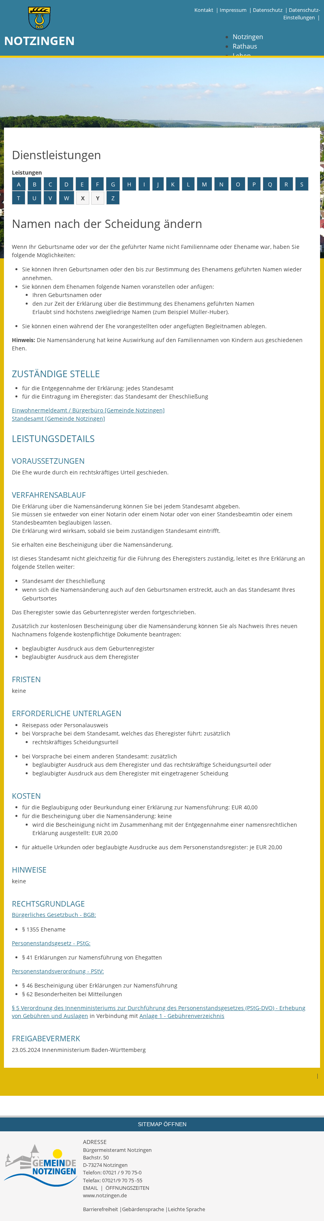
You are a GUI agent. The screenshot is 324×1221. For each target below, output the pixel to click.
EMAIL (90, 1187)
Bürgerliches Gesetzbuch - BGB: (54, 914)
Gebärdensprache (143, 1209)
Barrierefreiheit (100, 1209)
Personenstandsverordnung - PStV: (58, 971)
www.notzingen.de (105, 1195)
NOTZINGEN (39, 40)
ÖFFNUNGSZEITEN (127, 1187)
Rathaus (245, 46)
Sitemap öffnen (162, 1124)
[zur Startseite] (39, 19)
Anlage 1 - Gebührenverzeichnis (181, 1016)
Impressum (233, 9)
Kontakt (203, 9)
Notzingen (248, 36)
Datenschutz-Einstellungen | (301, 13)
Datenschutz (268, 9)
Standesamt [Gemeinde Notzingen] (58, 418)
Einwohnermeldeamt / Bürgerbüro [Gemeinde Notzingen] (88, 410)
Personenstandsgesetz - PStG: (51, 943)
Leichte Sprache (186, 1209)
